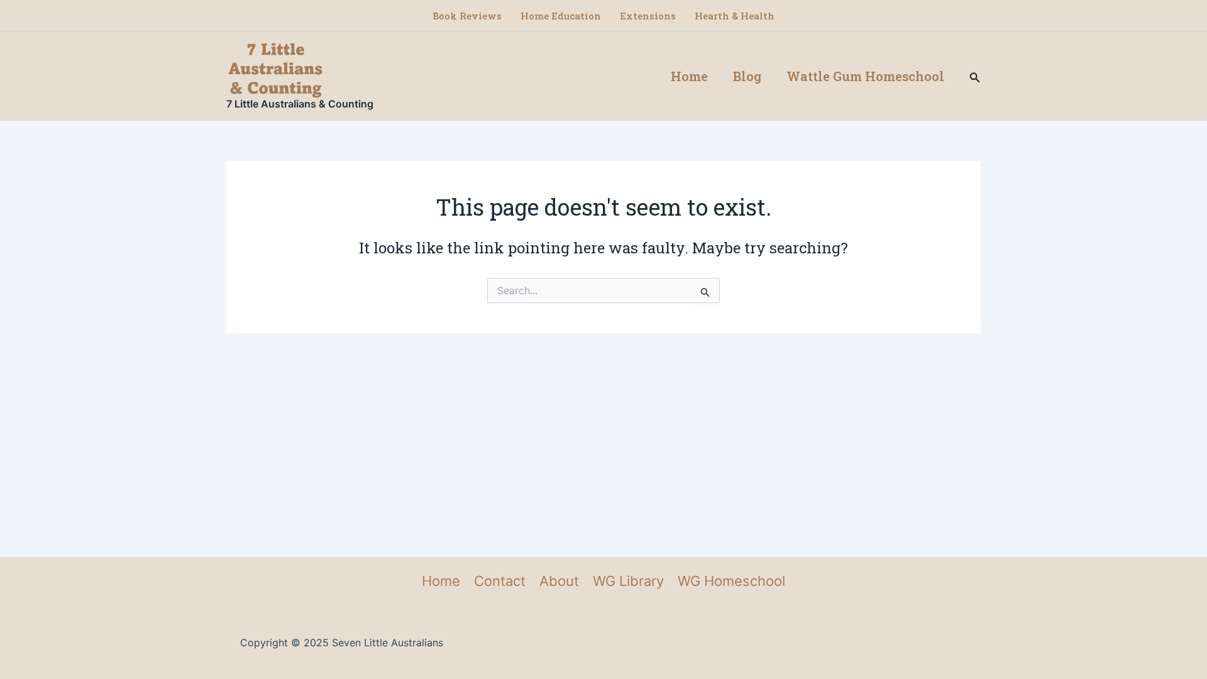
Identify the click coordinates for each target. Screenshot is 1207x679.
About (559, 581)
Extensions (648, 15)
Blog (747, 76)
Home (689, 76)
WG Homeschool (731, 581)
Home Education (561, 15)
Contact (500, 581)
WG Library (628, 581)
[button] (975, 76)
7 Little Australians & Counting (299, 103)
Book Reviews (467, 15)
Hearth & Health (734, 15)
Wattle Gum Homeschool (865, 76)
